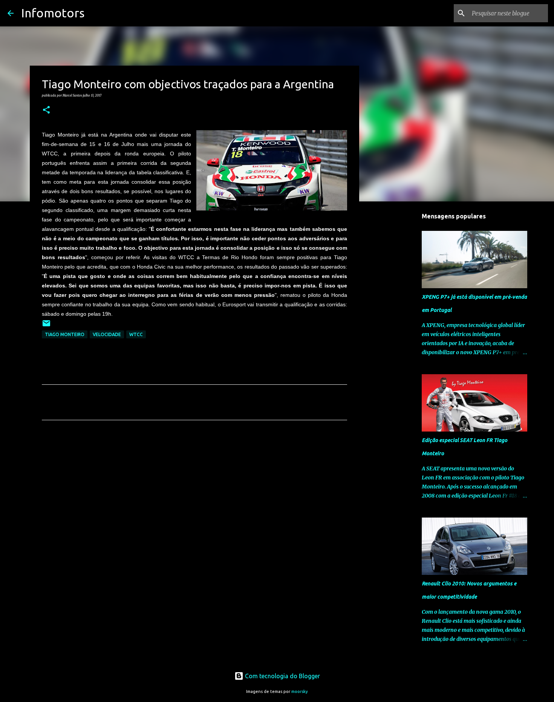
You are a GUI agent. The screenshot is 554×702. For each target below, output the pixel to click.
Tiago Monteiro (64, 334)
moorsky (299, 691)
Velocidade (107, 334)
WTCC (136, 334)
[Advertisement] (194, 496)
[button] (46, 110)
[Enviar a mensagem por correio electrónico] (46, 326)
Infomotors (52, 13)
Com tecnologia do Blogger (281, 676)
